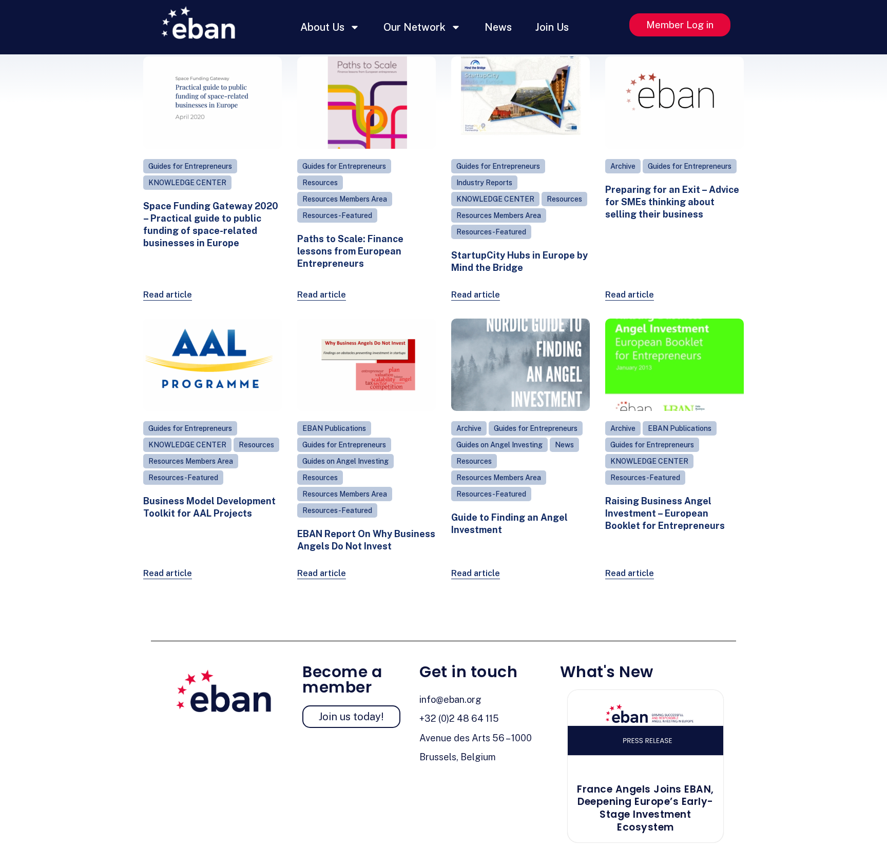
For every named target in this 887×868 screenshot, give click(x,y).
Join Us (552, 27)
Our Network (414, 27)
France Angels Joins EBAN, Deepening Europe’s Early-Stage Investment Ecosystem (645, 808)
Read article (167, 295)
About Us (322, 27)
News (498, 27)
